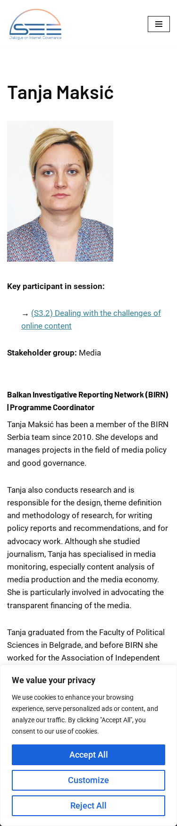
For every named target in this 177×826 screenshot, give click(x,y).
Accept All (88, 755)
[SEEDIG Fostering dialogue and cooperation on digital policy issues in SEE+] (37, 24)
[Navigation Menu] (159, 24)
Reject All (88, 805)
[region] (88, 745)
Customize (88, 780)
